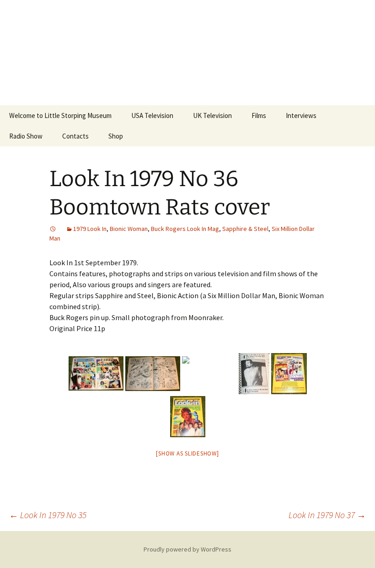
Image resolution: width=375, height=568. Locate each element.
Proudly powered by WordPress (187, 549)
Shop (115, 136)
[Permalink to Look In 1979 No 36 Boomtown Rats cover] (53, 229)
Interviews (301, 115)
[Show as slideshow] (187, 453)
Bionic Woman (129, 229)
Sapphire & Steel (245, 229)
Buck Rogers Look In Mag (185, 229)
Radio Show (26, 136)
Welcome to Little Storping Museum (60, 115)
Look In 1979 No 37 (327, 514)
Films (259, 115)
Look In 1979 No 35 (47, 514)
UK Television (212, 115)
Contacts (75, 136)
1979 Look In (90, 229)
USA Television (152, 115)
